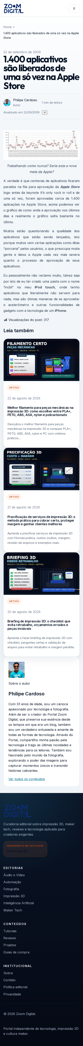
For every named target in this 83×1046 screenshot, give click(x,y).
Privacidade (12, 994)
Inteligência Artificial (18, 903)
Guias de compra (16, 952)
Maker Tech (12, 910)
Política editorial (15, 987)
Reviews (9, 938)
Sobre (8, 973)
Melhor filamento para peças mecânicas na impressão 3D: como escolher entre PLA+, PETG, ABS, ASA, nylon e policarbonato (40, 411)
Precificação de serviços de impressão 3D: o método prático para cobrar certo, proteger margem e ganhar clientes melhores (41, 520)
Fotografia (11, 889)
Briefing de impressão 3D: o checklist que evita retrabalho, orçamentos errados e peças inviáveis (38, 625)
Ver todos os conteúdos (26, 779)
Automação (12, 882)
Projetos (9, 945)
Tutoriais (10, 931)
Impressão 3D (14, 896)
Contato (9, 980)
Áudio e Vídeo (14, 875)
